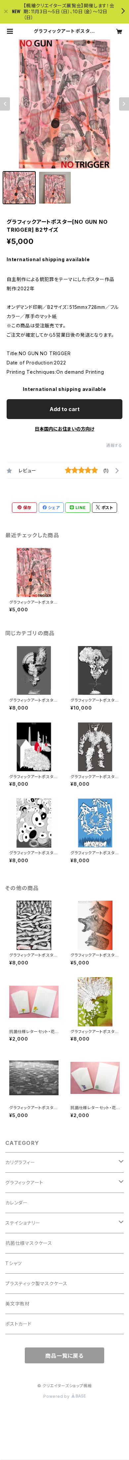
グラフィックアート (24, 1182)
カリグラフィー (20, 1162)
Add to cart (65, 409)
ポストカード (18, 1324)
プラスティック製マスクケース (36, 1283)
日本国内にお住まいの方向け (64, 429)
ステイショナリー (22, 1223)
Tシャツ (13, 1263)
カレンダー (16, 1202)
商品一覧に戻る (64, 1355)
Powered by (57, 1396)
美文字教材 (17, 1303)
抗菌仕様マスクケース (28, 1243)
